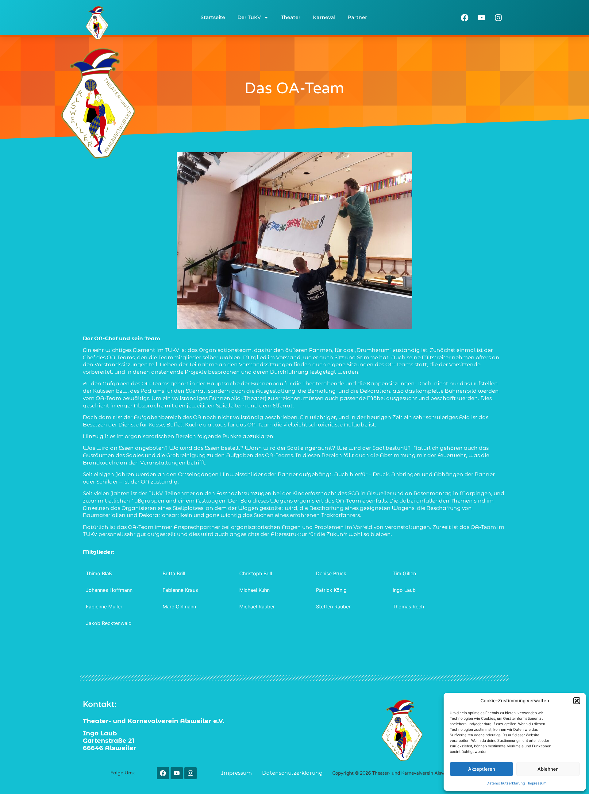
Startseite (213, 17)
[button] (577, 701)
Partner (357, 17)
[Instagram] (498, 17)
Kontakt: (99, 704)
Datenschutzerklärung (506, 783)
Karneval (324, 17)
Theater (291, 17)
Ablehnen (548, 769)
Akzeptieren (481, 769)
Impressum (537, 783)
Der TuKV (249, 17)
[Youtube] (481, 17)
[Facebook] (464, 17)
